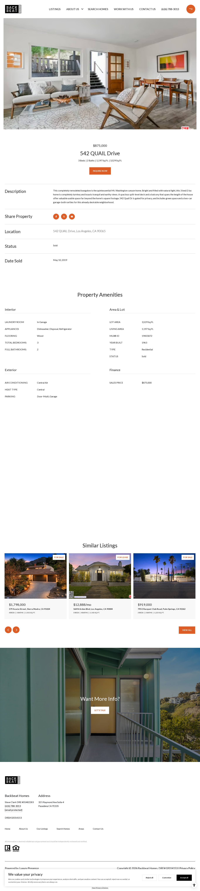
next (16, 629)
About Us (72, 9)
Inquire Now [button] (100, 171)
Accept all (184, 878)
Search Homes (98, 9)
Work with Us (123, 9)
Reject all (149, 878)
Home (7, 828)
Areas (81, 828)
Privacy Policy (187, 868)
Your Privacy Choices (100, 888)
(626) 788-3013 (170, 9)
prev (8, 629)
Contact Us (98, 828)
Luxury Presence (29, 868)
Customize (166, 878)
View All (187, 630)
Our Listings (42, 828)
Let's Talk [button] (100, 710)
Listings (54, 9)
